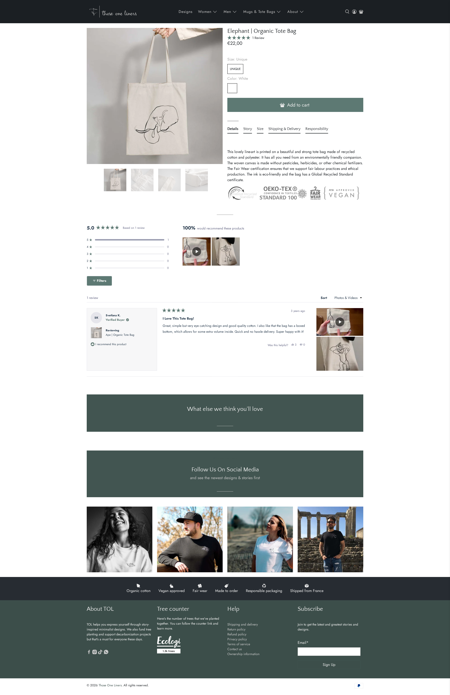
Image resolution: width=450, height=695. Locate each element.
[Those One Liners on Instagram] (94, 653)
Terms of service (238, 644)
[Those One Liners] (113, 11)
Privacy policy (237, 639)
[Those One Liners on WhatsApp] (106, 653)
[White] (232, 88)
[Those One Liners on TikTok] (100, 653)
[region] (212, 251)
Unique (235, 69)
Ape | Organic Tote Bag (120, 335)
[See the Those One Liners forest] (168, 645)
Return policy (236, 629)
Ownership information (243, 654)
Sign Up (329, 664)
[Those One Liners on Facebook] (89, 653)
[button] (245, 37)
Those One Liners (110, 685)
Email (303, 642)
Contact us (234, 649)
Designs (185, 11)
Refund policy (236, 634)
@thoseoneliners (225, 458)
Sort (324, 297)
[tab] (232, 130)
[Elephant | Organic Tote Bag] (155, 96)
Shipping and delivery (242, 624)
